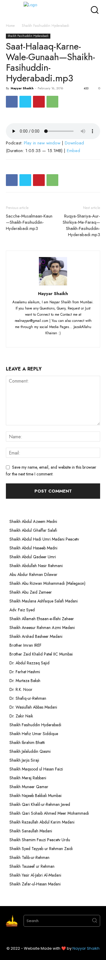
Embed (73, 150)
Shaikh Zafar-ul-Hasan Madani (35, 884)
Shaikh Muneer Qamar (28, 787)
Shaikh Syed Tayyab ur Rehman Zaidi (41, 849)
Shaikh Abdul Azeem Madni (33, 521)
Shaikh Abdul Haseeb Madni (33, 548)
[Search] (94, 921)
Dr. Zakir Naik (21, 716)
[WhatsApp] (52, 102)
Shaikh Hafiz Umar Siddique (33, 734)
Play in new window (42, 143)
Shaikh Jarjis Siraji (24, 760)
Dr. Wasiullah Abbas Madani (33, 707)
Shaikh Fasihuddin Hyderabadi (45, 25)
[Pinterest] (39, 102)
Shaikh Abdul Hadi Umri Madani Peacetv (44, 539)
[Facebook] (12, 102)
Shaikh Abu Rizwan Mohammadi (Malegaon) (47, 583)
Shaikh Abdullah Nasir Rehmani (36, 566)
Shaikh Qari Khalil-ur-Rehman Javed (39, 804)
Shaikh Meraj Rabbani (27, 778)
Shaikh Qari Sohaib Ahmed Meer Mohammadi (49, 813)
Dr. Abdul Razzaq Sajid (29, 663)
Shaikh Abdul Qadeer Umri (32, 557)
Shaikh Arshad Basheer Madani (35, 636)
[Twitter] (25, 102)
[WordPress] (64, 339)
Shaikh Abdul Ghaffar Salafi (33, 530)
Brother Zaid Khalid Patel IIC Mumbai (41, 654)
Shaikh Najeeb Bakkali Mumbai (36, 795)
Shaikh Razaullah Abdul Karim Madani (41, 822)
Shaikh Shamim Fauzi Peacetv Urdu (39, 840)
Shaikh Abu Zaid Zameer (30, 592)
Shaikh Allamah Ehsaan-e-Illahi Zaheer (41, 619)
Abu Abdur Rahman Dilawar (33, 574)
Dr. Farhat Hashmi (24, 672)
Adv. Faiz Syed (22, 610)
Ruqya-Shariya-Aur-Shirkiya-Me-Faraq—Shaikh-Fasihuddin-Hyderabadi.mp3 (81, 225)
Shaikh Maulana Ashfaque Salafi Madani (43, 601)
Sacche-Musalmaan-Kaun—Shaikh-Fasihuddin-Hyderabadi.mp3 (29, 222)
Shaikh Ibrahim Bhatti (27, 742)
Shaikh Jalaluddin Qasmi (30, 751)
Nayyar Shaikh (22, 88)
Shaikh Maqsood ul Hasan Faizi (36, 769)
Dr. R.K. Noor (20, 689)
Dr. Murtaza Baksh (24, 681)
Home (10, 25)
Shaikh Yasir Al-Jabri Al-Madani (35, 875)
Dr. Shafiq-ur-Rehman (27, 698)
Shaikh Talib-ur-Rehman (29, 857)
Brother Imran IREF (25, 645)
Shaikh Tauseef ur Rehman (31, 866)
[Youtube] (75, 339)
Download (74, 143)
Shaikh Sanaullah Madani (30, 831)
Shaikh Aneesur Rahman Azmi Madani (42, 627)
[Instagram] (42, 339)
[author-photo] (53, 285)
